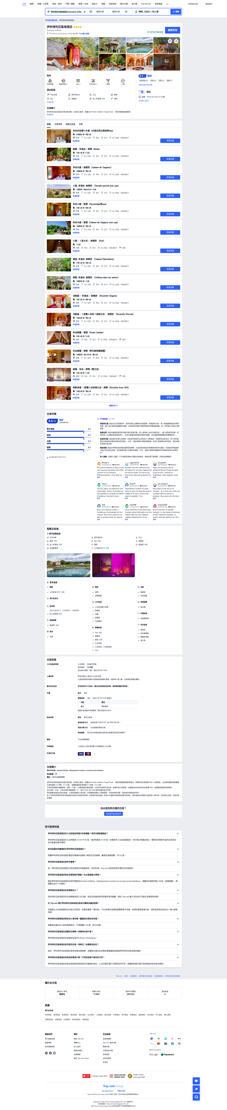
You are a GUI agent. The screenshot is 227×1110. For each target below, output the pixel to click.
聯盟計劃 (106, 1047)
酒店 (126, 976)
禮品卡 (95, 4)
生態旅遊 (143, 596)
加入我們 (77, 1047)
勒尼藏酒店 (159, 976)
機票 (32, 4)
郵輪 (103, 4)
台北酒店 (90, 1015)
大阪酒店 (116, 1015)
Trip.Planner (146, 4)
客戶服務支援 (50, 1039)
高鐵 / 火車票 (42, 4)
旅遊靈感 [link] (158, 4)
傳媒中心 (77, 1043)
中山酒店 (159, 1015)
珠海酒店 (65, 1015)
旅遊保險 (112, 4)
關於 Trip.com (79, 1039)
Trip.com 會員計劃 (109, 1043)
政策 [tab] (81, 124)
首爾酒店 (133, 1015)
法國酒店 (133, 976)
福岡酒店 (142, 1015)
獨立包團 (124, 4)
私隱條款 (77, 1054)
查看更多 (50, 115)
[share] (196, 1088)
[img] (73, 54)
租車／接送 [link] (57, 4)
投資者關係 (107, 1039)
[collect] (196, 1080)
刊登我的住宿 (108, 1050)
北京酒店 (150, 1015)
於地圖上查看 (143, 101)
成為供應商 (107, 1058)
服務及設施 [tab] (70, 124)
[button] (167, 4)
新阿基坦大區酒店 (145, 976)
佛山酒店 (167, 1015)
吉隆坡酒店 (49, 1019)
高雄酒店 (85, 1019)
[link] (193, 4)
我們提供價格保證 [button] (156, 32)
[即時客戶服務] (196, 1097)
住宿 (24, 4)
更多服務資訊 (50, 1047)
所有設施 (50, 102)
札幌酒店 (67, 1019)
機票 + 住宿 (83, 4)
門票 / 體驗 (70, 4)
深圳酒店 (48, 1015)
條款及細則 (78, 1050)
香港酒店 (56, 1015)
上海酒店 (99, 1015)
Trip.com (119, 976)
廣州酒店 (82, 1015)
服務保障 (48, 1043)
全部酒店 (106, 1054)
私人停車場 (54, 544)
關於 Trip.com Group (81, 1058)
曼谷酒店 (108, 1015)
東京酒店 (73, 1015)
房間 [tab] (49, 124)
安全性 (105, 1062)
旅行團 (134, 4)
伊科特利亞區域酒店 (59, 27)
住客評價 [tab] (58, 124)
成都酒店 (58, 1019)
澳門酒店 (125, 1015)
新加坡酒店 (76, 1019)
